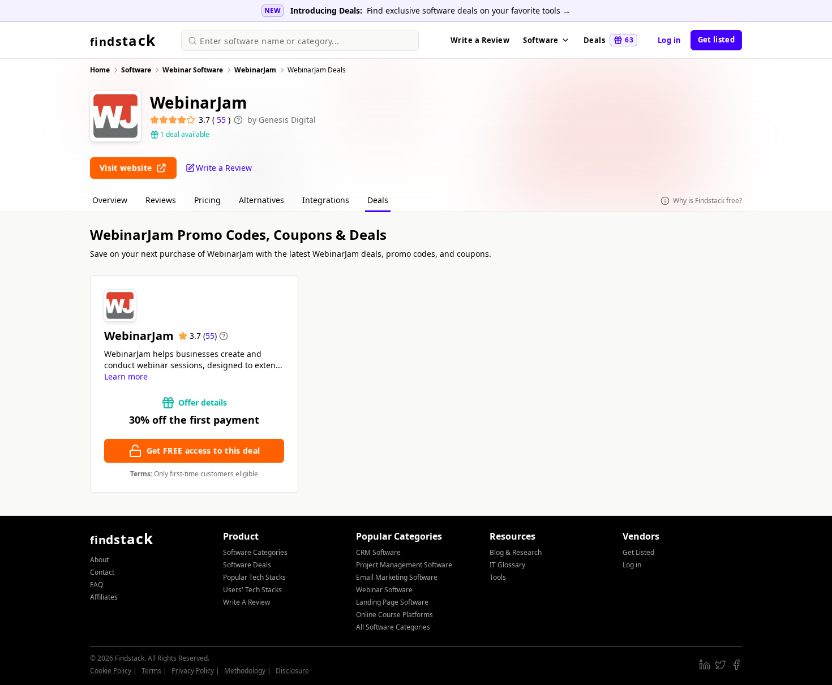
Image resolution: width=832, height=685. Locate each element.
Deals (608, 40)
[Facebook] (736, 664)
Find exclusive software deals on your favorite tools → (469, 10)
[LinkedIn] (704, 664)
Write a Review (480, 40)
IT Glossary (507, 565)
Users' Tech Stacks (252, 589)
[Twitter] (720, 664)
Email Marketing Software (397, 577)
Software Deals (247, 565)
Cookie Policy (110, 670)
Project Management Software (404, 565)
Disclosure (292, 670)
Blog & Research (516, 552)
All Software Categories (393, 627)
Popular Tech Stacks (254, 577)
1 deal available (184, 134)
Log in (669, 40)
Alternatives (261, 200)
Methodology (244, 670)
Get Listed (638, 552)
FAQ (96, 584)
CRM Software (378, 552)
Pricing (207, 200)
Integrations (325, 200)
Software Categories (255, 552)
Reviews (160, 200)
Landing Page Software (392, 602)
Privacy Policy (192, 670)
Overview (109, 200)
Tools (498, 577)
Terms (151, 670)
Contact (102, 572)
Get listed (716, 40)
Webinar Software (384, 589)
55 (222, 119)
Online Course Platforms (394, 614)
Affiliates (104, 597)
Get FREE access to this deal (203, 450)
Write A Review (246, 602)
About (99, 560)
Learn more (126, 376)
